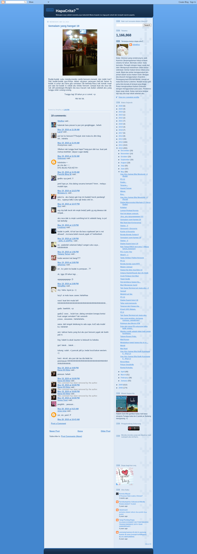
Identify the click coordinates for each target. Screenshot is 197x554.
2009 (121, 385)
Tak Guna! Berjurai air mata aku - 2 (134, 288)
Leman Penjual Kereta (129, 210)
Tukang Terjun (64, 254)
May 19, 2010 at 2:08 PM (68, 284)
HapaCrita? (67, 11)
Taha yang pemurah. (128, 303)
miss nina (62, 411)
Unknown (62, 158)
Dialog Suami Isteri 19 (129, 244)
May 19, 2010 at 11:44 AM (68, 143)
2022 (121, 118)
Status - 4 (124, 241)
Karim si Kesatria (127, 231)
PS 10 (122, 297)
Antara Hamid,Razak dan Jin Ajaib (134, 273)
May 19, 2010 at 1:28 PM (68, 239)
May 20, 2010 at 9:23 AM (68, 409)
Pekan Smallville (127, 364)
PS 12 (122, 179)
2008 (121, 388)
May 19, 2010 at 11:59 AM (68, 172)
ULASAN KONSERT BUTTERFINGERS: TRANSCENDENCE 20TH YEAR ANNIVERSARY (134, 524)
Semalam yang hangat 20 (130, 220)
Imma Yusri (63, 400)
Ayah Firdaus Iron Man (129, 276)
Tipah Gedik (125, 279)
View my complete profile (129, 97)
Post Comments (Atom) (71, 436)
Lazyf (60, 132)
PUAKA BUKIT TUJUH (127, 504)
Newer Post (54, 431)
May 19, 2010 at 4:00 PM (68, 368)
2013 (121, 139)
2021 (121, 121)
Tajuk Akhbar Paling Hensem (132, 258)
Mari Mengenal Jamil (128, 285)
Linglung (62, 227)
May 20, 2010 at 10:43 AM (69, 419)
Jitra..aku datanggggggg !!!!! (131, 216)
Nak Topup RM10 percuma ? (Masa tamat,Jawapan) (134, 248)
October (124, 157)
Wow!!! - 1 (124, 255)
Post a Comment (58, 423)
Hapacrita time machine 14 (131, 270)
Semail (123, 291)
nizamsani (123, 510)
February (125, 378)
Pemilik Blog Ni (65, 174)
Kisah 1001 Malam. (128, 309)
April (123, 372)
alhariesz (62, 265)
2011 (121, 145)
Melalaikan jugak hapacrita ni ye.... (134, 342)
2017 (121, 133)
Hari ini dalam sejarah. (129, 213)
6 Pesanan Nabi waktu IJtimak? (131, 496)
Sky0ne (61, 121)
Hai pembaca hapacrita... (130, 282)
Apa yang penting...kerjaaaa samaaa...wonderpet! (131, 319)
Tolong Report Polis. (128, 336)
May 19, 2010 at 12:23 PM (69, 191)
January (124, 381)
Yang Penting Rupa (127, 520)
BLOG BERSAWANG (127, 537)
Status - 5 (124, 226)
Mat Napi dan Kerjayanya (130, 223)
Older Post (105, 431)
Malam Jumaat (126, 267)
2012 (121, 142)
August (124, 163)
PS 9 (122, 312)
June (123, 169)
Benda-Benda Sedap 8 (129, 234)
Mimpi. (123, 191)
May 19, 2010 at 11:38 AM (68, 130)
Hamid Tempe (126, 188)
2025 (121, 109)
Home (80, 431)
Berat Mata (124, 362)
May (123, 172)
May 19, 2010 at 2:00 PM (68, 262)
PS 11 (122, 261)
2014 (121, 136)
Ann (59, 206)
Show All (148, 544)
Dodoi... (123, 182)
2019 (121, 127)
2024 (121, 112)
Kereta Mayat (124, 494)
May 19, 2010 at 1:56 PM (68, 252)
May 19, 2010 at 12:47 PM (69, 204)
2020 (121, 124)
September (125, 160)
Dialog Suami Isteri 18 (129, 300)
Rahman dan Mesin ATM (130, 323)
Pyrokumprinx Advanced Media (132, 502)
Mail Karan (124, 339)
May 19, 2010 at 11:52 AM (68, 156)
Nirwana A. (62, 193)
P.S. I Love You (126, 252)
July (123, 166)
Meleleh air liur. (126, 294)
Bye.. (122, 194)
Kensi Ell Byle (64, 370)
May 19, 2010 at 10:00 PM (69, 378)
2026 (121, 106)
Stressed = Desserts (128, 228)
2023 (121, 115)
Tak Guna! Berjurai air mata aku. (133, 315)
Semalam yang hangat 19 (63, 26)
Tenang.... (124, 185)
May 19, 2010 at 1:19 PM (68, 225)
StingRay (62, 286)
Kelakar (123, 207)
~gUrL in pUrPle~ (65, 241)
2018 (121, 130)
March (123, 375)
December (125, 150)
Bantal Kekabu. (126, 368)
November (125, 153)
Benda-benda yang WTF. (130, 264)
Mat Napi (123, 348)
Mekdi (122, 345)
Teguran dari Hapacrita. (129, 306)
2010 (121, 148)
